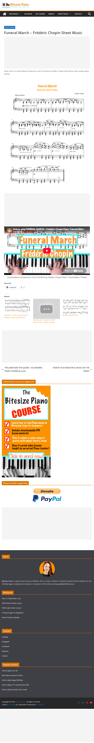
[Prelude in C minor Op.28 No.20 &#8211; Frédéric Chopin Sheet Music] (17, 306)
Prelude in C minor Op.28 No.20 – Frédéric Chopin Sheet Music (16, 316)
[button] (19, 14)
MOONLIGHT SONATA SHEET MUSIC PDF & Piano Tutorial (44, 321)
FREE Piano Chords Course (12, 603)
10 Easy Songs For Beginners (13, 613)
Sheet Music (63, 14)
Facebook (5, 646)
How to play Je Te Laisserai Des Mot (15, 685)
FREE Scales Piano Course (11, 608)
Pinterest (5, 651)
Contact (78, 14)
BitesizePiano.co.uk (67, 584)
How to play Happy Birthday (12, 680)
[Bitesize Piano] (4, 14)
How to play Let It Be (10, 671)
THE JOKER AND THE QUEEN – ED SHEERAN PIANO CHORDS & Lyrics (23, 369)
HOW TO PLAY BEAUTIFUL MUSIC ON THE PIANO (71, 369)
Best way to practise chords (12, 675)
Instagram (5, 642)
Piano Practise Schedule (11, 617)
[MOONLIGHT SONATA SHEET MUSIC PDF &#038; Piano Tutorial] (46, 309)
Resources (13, 14)
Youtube (5, 637)
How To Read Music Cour (11, 598)
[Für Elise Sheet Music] (75, 306)
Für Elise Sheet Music (70, 315)
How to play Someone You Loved (14, 689)
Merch (51, 14)
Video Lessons (9, 27)
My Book (28, 14)
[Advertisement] (47, 52)
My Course (40, 14)
